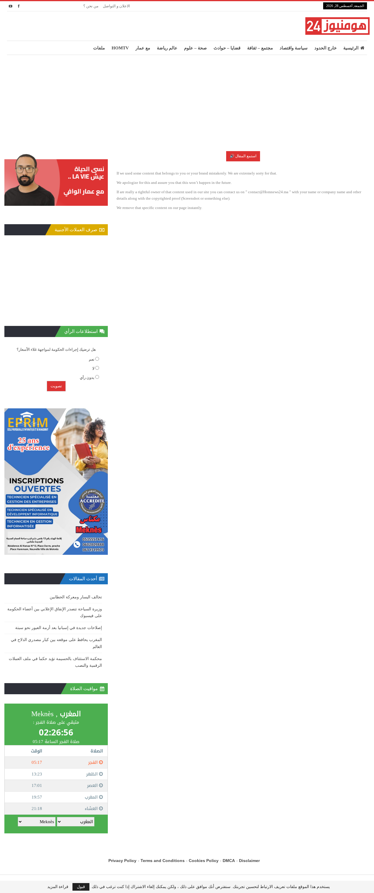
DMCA (229, 860)
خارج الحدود (325, 48)
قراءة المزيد (57, 887)
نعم (91, 359)
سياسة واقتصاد (294, 48)
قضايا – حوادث (227, 48)
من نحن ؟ (90, 6)
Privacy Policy (122, 860)
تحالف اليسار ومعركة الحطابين (76, 597)
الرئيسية (351, 48)
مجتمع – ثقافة (260, 48)
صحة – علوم (195, 48)
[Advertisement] (187, 99)
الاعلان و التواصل (116, 6)
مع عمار (143, 48)
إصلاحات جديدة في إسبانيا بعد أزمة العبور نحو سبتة (58, 628)
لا (93, 368)
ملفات (99, 48)
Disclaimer (249, 860)
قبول (81, 887)
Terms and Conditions (163, 860)
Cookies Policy (204, 860)
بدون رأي (87, 377)
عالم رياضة (167, 48)
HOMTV (120, 48)
